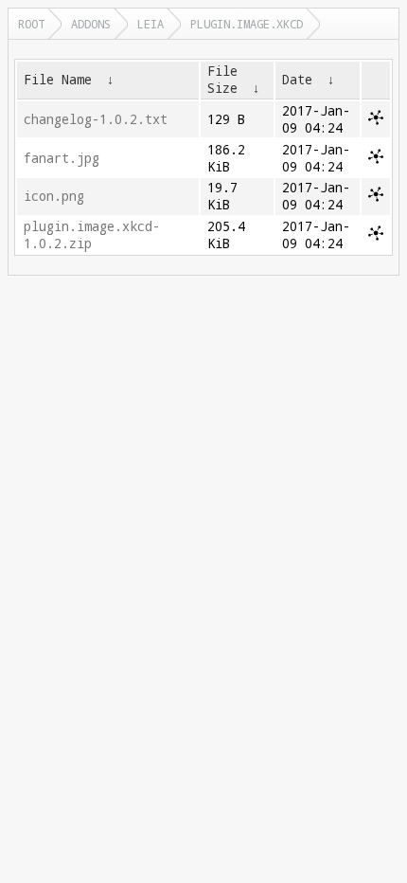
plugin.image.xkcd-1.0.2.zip (92, 235)
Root (31, 23)
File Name (58, 79)
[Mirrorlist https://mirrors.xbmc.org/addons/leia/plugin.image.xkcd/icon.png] (375, 197)
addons (91, 23)
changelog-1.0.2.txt (96, 119)
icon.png (54, 196)
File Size (222, 80)
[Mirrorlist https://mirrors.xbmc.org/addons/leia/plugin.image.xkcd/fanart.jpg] (375, 159)
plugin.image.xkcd (246, 23)
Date (297, 79)
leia (150, 23)
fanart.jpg (61, 158)
